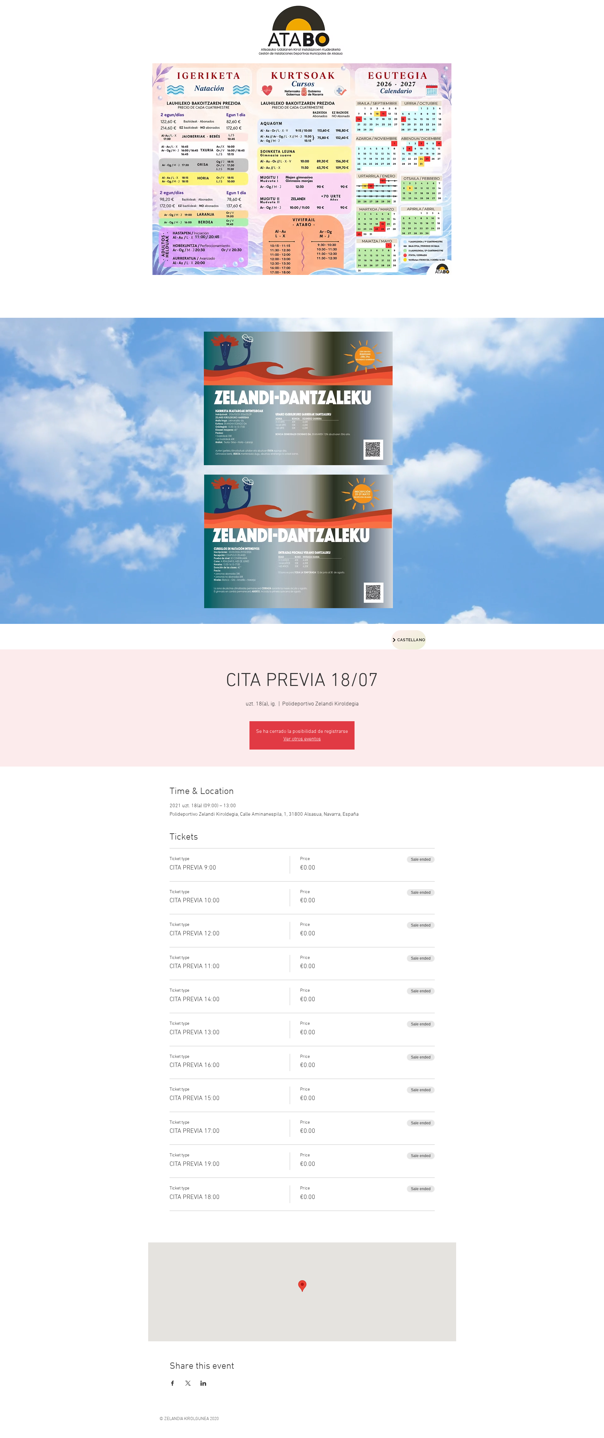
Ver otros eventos (302, 739)
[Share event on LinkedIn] (203, 1383)
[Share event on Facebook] (173, 1383)
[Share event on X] (188, 1383)
